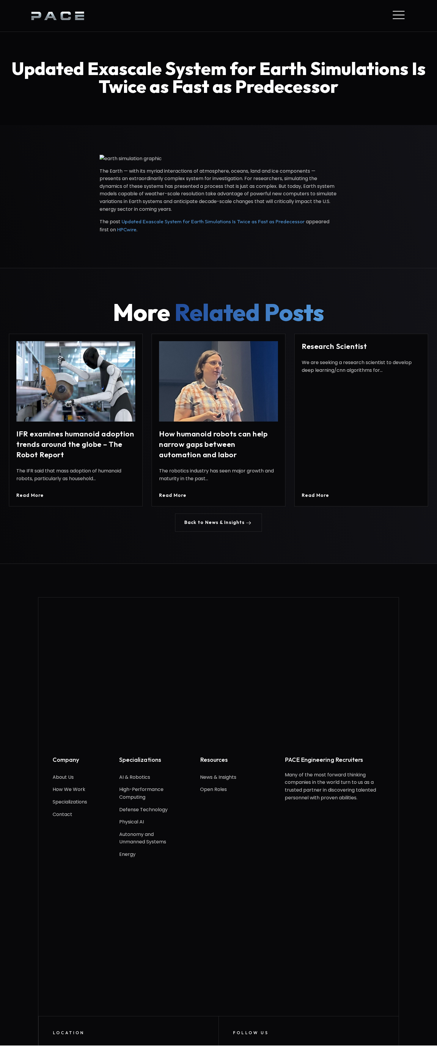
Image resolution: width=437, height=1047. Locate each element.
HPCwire (126, 229)
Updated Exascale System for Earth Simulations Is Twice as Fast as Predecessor (213, 221)
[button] (218, 523)
